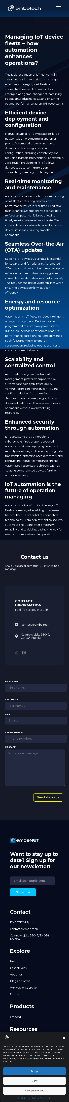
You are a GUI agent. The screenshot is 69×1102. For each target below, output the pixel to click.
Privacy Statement (41, 1098)
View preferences (34, 1090)
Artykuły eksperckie (23, 987)
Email (8, 714)
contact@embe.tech (35, 624)
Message (10, 747)
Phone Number (14, 732)
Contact (15, 994)
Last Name (11, 699)
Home (14, 961)
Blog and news (20, 981)
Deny (35, 1080)
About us (16, 974)
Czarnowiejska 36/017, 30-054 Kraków (35, 636)
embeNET (17, 1017)
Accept (34, 1071)
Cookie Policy (23, 1098)
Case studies (18, 968)
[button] (64, 1038)
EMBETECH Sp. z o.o (23, 922)
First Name (11, 681)
